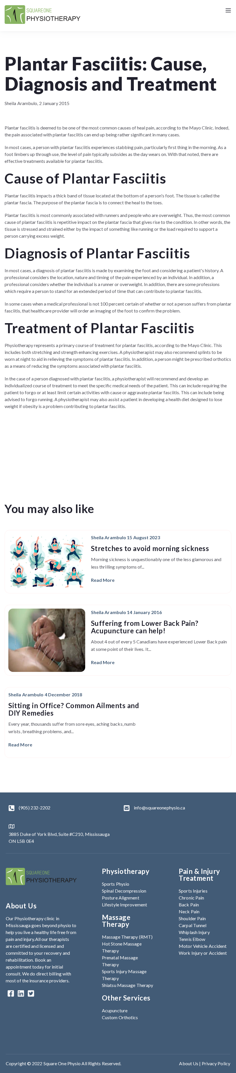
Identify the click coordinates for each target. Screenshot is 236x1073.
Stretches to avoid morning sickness (150, 548)
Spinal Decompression (124, 890)
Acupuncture (114, 1010)
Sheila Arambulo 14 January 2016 (126, 612)
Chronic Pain (191, 897)
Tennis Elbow (192, 939)
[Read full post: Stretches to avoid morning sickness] (46, 562)
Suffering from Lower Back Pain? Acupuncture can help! (145, 627)
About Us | (190, 1063)
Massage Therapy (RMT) (127, 936)
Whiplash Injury (194, 932)
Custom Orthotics (120, 1017)
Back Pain (189, 904)
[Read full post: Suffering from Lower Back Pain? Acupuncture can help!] (46, 640)
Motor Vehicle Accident (203, 946)
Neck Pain (189, 911)
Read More (103, 580)
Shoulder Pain (192, 918)
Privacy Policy (216, 1063)
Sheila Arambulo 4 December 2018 (45, 694)
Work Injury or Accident (203, 953)
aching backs (109, 724)
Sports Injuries (193, 890)
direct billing (49, 973)
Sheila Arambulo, (22, 103)
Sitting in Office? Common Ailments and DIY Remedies (73, 709)
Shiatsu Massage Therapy (127, 985)
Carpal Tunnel (192, 925)
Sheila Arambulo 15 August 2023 (125, 537)
